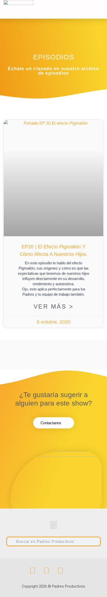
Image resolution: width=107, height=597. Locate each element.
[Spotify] (60, 570)
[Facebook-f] (32, 570)
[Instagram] (46, 570)
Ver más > (54, 306)
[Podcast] (74, 570)
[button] (82, 9)
